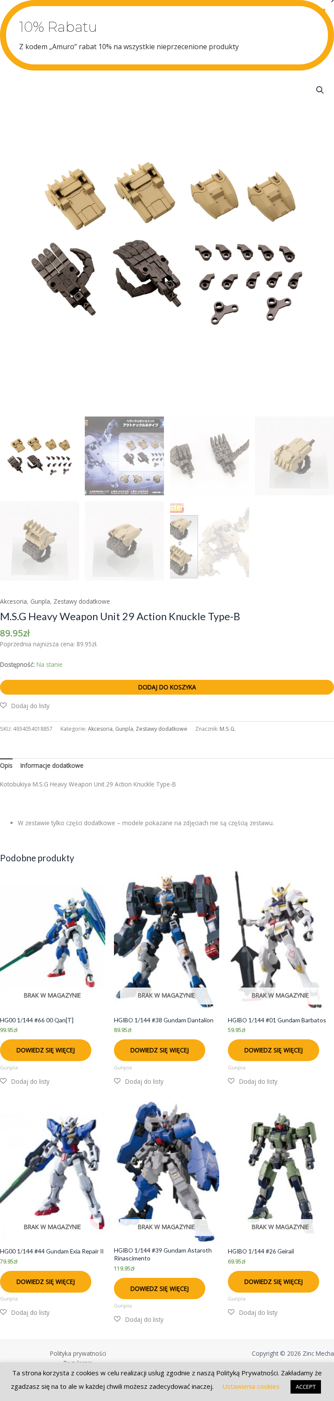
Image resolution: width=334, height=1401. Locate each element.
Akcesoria (13, 601)
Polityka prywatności (78, 1353)
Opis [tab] (6, 765)
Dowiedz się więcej (46, 1050)
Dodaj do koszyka (167, 687)
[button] (320, 90)
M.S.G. (228, 728)
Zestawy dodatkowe (81, 601)
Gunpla (40, 601)
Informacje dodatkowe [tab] (52, 765)
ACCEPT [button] (306, 1387)
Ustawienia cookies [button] (251, 1386)
